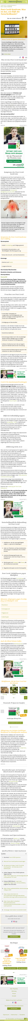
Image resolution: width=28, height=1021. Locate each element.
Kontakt (14, 996)
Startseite (3, 5)
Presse (14, 993)
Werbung (14, 991)
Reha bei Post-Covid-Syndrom (11, 861)
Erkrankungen (11, 5)
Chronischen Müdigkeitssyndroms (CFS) (9, 191)
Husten (11, 262)
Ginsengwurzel (6, 609)
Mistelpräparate (18, 643)
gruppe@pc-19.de (11, 422)
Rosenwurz (5, 605)
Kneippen (15, 562)
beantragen (22, 861)
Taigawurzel (5, 613)
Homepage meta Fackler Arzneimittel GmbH (15, 910)
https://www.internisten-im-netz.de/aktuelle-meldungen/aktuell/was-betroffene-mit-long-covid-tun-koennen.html (15, 895)
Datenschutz (14, 1014)
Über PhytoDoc (14, 989)
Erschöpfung (9, 245)
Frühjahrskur (23, 748)
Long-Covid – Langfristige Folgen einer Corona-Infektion (14, 882)
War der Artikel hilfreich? (14, 18)
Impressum (6, 1014)
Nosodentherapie (13, 781)
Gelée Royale (5, 617)
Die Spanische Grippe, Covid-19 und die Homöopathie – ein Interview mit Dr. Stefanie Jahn (14, 867)
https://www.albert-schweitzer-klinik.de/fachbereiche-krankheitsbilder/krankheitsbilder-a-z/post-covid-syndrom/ (15, 903)
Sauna (22, 562)
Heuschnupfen (13, 401)
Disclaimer (22, 1014)
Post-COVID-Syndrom (14, 857)
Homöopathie (16, 826)
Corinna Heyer (7, 54)
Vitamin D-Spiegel (15, 843)
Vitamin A (16, 838)
